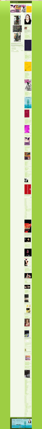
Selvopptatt (26, 390)
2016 (25, 202)
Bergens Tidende (26, 162)
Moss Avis (26, 164)
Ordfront (25, 149)
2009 (25, 413)
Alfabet (15, 43)
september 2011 (26, 404)
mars (25, 213)
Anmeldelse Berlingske (27, 73)
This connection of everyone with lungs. (19, 45)
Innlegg (25, 340)
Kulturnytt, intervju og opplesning (27, 77)
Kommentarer (26, 341)
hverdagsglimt (26, 382)
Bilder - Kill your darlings (27, 367)
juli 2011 (26, 405)
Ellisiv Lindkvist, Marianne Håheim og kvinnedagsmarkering (28, 56)
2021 (25, 199)
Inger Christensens (12, 43)
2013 (25, 204)
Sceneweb (26, 271)
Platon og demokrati (26, 316)
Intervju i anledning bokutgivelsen (27, 121)
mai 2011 (26, 409)
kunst (25, 388)
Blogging (25, 383)
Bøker (25, 384)
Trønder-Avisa (26, 245)
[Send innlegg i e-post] (23, 46)
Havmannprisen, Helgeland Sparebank (28, 120)
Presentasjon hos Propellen (27, 246)
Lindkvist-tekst (26, 386)
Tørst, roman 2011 (26, 37)
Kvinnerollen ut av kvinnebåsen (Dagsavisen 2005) (27, 291)
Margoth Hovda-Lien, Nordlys (27, 147)
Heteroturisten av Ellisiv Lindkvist (27, 270)
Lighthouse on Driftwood (27, 168)
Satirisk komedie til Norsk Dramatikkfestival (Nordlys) (27, 364)
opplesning (26, 389)
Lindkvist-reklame (26, 385)
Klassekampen (26, 282)
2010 (25, 215)
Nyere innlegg (12, 50)
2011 (25, 205)
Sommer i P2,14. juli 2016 (27, 58)
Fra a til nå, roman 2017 (27, 35)
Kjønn (25, 381)
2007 (25, 217)
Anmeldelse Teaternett (27, 135)
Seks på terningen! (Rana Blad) (27, 244)
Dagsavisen (26, 173)
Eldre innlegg (22, 50)
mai (25, 212)
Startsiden (17, 50)
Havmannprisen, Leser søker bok (27, 119)
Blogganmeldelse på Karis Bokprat (28, 122)
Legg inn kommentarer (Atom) (16, 51)
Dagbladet (26, 281)
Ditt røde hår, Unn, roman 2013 (27, 36)
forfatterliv (26, 387)
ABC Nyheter (26, 172)
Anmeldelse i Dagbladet (27, 268)
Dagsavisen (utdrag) (26, 163)
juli (25, 208)
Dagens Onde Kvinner (27, 167)
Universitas (26, 165)
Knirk (25, 148)
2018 (25, 201)
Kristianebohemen (26, 150)
